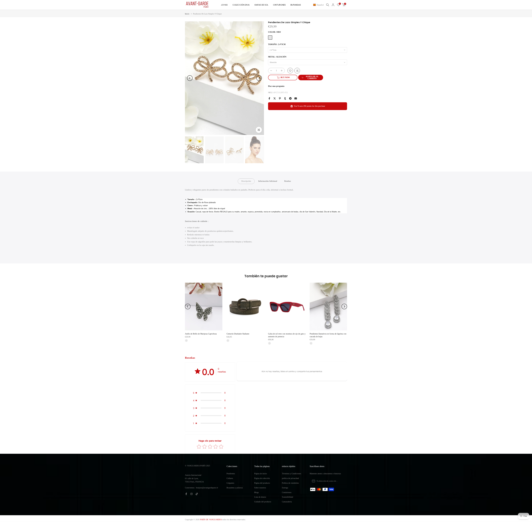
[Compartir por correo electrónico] (295, 98)
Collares (230, 478)
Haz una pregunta (276, 86)
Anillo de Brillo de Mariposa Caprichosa (201, 334)
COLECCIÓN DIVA (241, 4)
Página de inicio (260, 474)
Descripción (246, 181)
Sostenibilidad (287, 497)
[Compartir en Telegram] (290, 98)
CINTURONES (279, 4)
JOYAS (224, 4)
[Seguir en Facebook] (186, 494)
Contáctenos (286, 492)
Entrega (285, 488)
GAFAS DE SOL (261, 4)
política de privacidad (290, 478)
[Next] (259, 78)
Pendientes (231, 474)
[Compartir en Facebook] (269, 98)
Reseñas (287, 181)
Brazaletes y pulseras (235, 488)
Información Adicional (267, 181)
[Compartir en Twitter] (274, 98)
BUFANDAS (296, 4)
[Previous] (190, 78)
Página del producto (262, 483)
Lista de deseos (260, 497)
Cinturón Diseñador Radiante (238, 334)
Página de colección (262, 478)
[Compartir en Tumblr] (285, 98)
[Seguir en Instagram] (191, 494)
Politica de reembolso (290, 483)
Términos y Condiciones (291, 474)
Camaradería (287, 502)
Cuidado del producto (262, 502)
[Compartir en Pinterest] (280, 98)
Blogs (256, 492)
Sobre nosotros (260, 488)
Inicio (187, 14)
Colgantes (230, 483)
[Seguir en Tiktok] (196, 494)
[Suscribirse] (342, 481)
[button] (319, 5)
